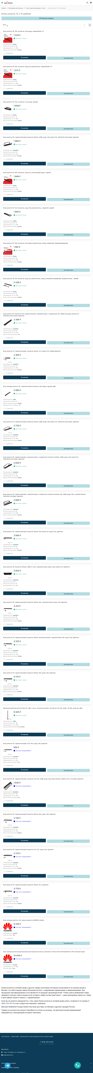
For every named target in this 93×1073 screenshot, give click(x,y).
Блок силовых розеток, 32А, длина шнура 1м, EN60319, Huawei (23, 920)
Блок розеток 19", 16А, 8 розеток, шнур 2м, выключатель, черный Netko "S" (27, 66)
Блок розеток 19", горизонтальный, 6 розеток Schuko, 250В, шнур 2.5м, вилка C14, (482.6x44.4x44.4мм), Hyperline (41, 137)
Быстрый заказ (68, 58)
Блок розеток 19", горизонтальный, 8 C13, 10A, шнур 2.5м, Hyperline (25, 743)
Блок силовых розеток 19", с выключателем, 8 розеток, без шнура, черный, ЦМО (29, 386)
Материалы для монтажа (16, 8)
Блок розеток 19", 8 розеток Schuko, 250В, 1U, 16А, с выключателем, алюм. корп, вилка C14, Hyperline (36, 567)
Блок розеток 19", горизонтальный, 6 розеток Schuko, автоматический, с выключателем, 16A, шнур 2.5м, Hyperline (41, 637)
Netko (15, 44)
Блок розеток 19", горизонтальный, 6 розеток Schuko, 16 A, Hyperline (25, 885)
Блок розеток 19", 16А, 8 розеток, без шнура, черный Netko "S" (23, 31)
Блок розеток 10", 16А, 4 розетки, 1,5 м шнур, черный (20, 102)
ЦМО (14, 399)
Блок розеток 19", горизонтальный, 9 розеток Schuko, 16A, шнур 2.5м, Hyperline (29, 673)
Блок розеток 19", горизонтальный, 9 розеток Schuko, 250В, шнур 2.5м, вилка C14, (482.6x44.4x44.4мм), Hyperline (41, 421)
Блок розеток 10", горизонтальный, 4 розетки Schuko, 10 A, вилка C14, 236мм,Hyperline (32, 351)
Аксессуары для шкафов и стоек (35, 8)
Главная (3, 8)
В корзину (24, 57)
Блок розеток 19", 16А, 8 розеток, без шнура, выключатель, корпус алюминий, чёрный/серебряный (35, 243)
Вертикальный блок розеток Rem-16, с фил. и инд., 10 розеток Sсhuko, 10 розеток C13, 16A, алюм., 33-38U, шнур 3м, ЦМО (42, 708)
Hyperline (15, 150)
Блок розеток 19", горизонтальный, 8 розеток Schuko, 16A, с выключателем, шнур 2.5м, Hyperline (35, 602)
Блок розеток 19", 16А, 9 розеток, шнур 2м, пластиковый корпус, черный (27, 172)
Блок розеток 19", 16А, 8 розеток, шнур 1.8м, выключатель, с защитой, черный (28, 208)
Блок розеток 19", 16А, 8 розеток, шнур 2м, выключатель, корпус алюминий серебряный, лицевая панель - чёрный (40, 278)
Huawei (15, 933)
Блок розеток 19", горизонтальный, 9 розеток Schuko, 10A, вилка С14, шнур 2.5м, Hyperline (33, 531)
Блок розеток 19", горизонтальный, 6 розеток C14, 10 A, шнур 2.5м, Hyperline (28, 849)
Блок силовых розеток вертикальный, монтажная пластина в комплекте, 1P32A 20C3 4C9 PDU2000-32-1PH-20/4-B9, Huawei (44, 951)
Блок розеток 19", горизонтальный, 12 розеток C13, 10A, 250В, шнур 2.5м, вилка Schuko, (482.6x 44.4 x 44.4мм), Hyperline (43, 779)
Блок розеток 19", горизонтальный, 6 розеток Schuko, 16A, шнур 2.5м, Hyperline (29, 814)
